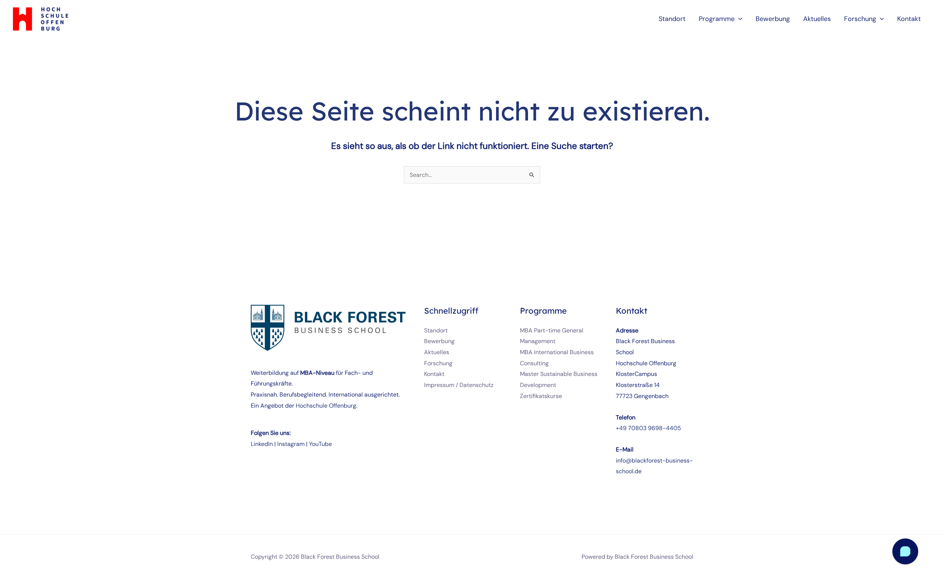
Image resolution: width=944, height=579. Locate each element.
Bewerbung (439, 341)
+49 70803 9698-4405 (648, 428)
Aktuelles (436, 352)
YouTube (320, 444)
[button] (738, 18)
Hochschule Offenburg (326, 405)
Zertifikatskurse (541, 396)
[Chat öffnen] (905, 551)
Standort (436, 330)
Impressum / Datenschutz (458, 385)
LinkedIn (262, 444)
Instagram (291, 444)
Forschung (438, 363)
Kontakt (434, 374)
